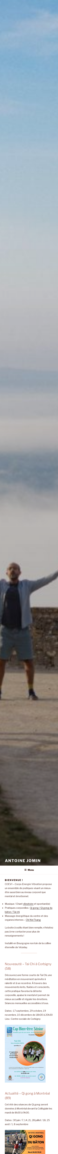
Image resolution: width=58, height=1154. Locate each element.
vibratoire (28, 903)
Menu (31, 869)
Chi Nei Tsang (33, 919)
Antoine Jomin (23, 860)
